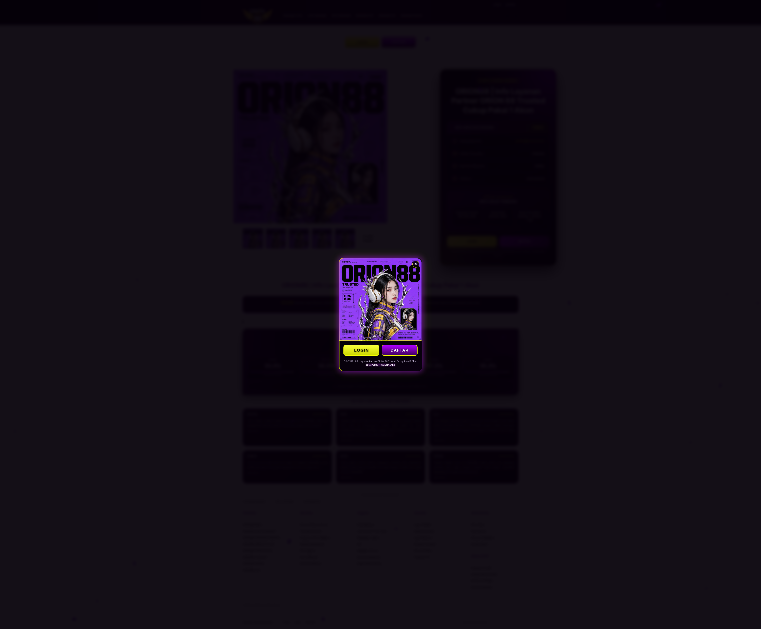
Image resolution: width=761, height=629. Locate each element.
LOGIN (361, 350)
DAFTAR (400, 350)
